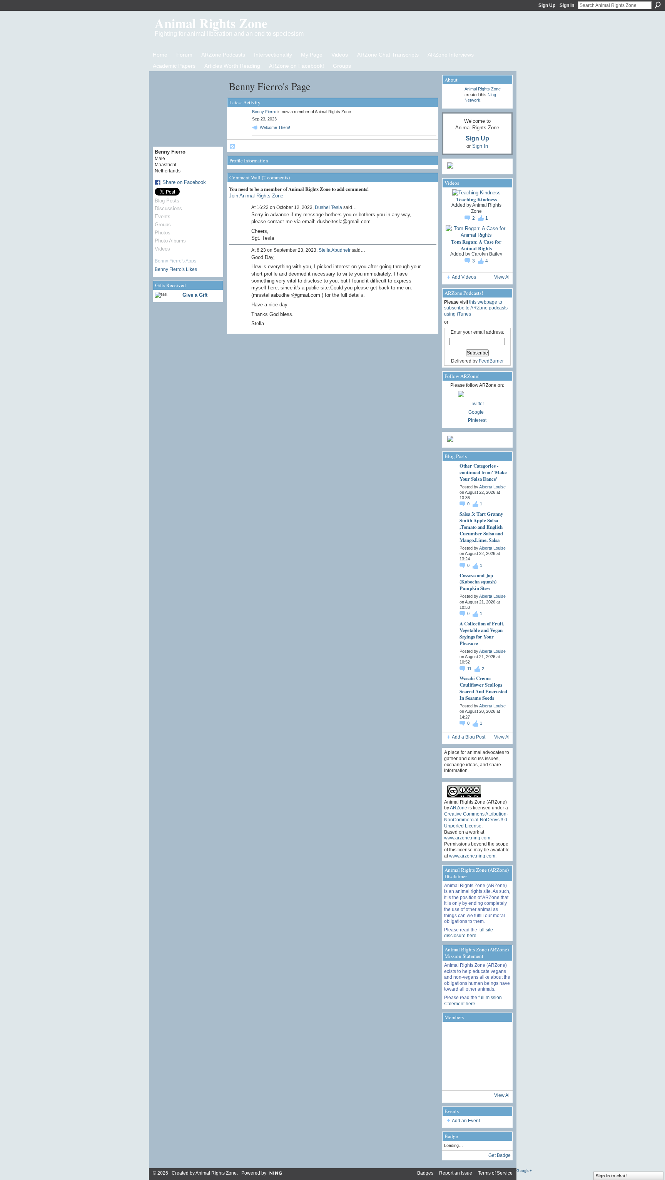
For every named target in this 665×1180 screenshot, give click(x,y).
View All (502, 277)
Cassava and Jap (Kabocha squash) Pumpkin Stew (477, 582)
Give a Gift (194, 295)
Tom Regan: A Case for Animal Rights (476, 245)
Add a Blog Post (468, 737)
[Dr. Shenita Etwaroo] (476, 1034)
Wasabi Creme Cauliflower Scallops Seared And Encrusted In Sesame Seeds (483, 687)
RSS (232, 147)
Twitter (477, 403)
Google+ (477, 412)
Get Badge (499, 1155)
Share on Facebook (184, 182)
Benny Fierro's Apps (175, 261)
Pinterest (477, 420)
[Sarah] (498, 1077)
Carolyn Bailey (486, 254)
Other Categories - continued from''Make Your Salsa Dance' (483, 472)
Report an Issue (455, 1173)
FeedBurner (491, 361)
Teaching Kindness (476, 199)
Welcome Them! (275, 127)
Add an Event (466, 1120)
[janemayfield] (476, 1056)
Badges (425, 1173)
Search (658, 5)
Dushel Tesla (328, 207)
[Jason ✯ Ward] (498, 1056)
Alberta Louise (492, 487)
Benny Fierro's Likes (176, 269)
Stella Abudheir (335, 250)
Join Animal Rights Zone (256, 196)
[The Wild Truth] (476, 1077)
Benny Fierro (264, 111)
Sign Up (546, 5)
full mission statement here (473, 1000)
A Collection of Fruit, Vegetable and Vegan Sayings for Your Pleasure (481, 633)
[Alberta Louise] (455, 1034)
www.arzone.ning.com (467, 838)
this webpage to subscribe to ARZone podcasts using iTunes (476, 308)
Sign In (567, 5)
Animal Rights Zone (211, 23)
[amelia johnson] (455, 1056)
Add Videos (464, 277)
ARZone (458, 808)
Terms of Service (495, 1173)
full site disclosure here (468, 933)
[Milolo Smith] (455, 1077)
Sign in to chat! (611, 1175)
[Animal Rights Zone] (498, 1034)
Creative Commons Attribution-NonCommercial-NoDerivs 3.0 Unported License (476, 820)
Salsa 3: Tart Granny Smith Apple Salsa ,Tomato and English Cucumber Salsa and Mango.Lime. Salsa (481, 526)
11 (470, 668)
